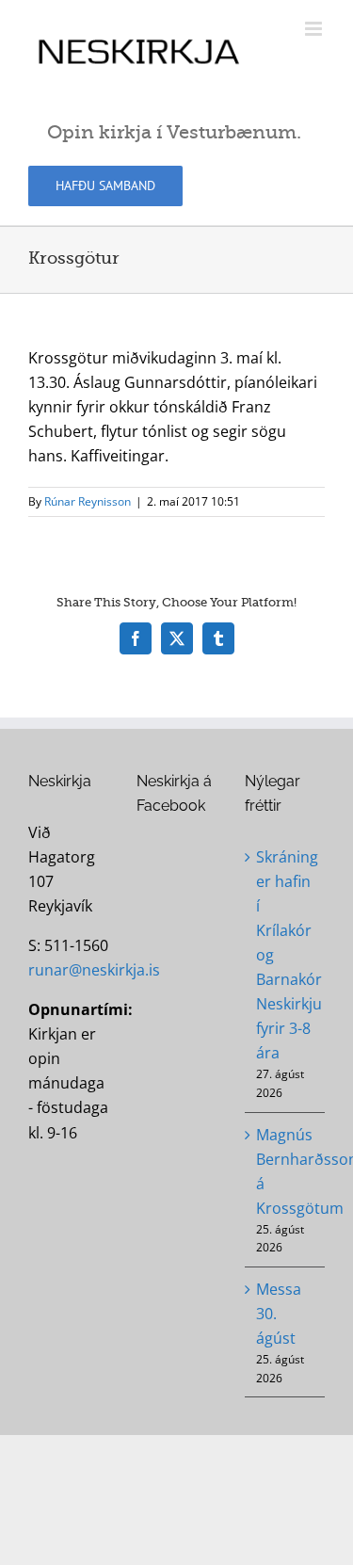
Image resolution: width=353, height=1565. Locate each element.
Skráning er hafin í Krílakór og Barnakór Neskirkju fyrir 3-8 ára (285, 955)
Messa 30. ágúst (278, 1313)
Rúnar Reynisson (87, 501)
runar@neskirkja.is (94, 970)
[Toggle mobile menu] (315, 29)
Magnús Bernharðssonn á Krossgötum (285, 1171)
